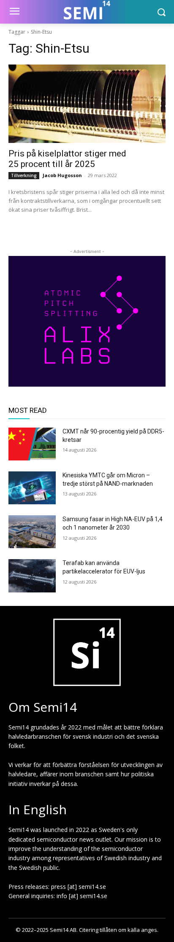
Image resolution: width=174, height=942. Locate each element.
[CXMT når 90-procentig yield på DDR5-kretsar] (32, 444)
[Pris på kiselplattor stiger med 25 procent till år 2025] (87, 104)
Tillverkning (24, 175)
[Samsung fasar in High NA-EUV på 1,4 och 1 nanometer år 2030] (32, 531)
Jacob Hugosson (62, 175)
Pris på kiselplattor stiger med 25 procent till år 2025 (67, 158)
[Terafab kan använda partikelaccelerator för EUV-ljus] (32, 575)
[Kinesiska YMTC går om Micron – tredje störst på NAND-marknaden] (32, 487)
